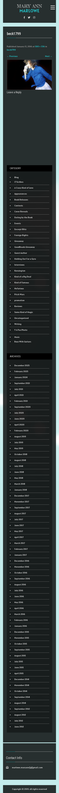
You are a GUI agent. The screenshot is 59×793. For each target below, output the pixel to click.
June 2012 (19, 726)
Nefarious (19, 288)
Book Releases (21, 199)
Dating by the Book (23, 217)
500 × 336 (40, 46)
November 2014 (21, 685)
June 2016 (19, 596)
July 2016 (18, 590)
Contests (18, 205)
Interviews (19, 264)
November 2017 (21, 501)
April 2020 (19, 424)
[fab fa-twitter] (29, 17)
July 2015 (18, 661)
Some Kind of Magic (23, 312)
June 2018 (19, 472)
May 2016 (18, 602)
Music (17, 337)
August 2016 (20, 584)
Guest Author (20, 253)
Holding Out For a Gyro (25, 259)
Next (48, 56)
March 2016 (19, 614)
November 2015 (21, 637)
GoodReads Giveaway (24, 247)
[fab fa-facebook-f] (24, 17)
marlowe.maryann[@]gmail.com (27, 767)
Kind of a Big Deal (22, 276)
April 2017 (18, 537)
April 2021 (19, 395)
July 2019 (18, 442)
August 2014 (20, 703)
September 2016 (22, 578)
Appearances (20, 193)
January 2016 (20, 626)
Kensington (19, 270)
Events (17, 223)
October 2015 (20, 643)
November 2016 (21, 566)
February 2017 (21, 549)
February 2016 (21, 620)
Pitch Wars (19, 294)
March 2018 (19, 484)
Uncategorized (21, 318)
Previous (12, 56)
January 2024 (21, 377)
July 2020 (19, 412)
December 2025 (21, 365)
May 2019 (18, 448)
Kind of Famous (21, 282)
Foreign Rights (21, 235)
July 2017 (18, 519)
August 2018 (20, 460)
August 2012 (20, 714)
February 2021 (21, 401)
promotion (19, 300)
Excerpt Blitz (20, 229)
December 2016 (21, 560)
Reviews (18, 306)
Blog (16, 177)
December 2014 (21, 679)
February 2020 (21, 430)
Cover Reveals (21, 211)
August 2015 (20, 655)
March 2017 (19, 543)
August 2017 (20, 513)
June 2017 (19, 525)
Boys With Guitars (22, 341)
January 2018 (20, 489)
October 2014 (20, 691)
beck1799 (11, 49)
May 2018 (18, 478)
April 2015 (18, 673)
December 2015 (21, 632)
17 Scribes (18, 182)
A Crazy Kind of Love (23, 187)
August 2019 (20, 436)
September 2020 (22, 407)
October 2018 (20, 454)
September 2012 (22, 709)
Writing (17, 324)
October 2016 (20, 572)
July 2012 (18, 720)
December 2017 (21, 495)
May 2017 (18, 531)
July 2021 (18, 389)
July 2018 (18, 466)
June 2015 (19, 667)
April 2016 (19, 608)
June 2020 (19, 418)
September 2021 (22, 383)
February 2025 (21, 371)
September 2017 (22, 507)
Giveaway (19, 241)
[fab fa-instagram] (34, 17)
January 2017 (20, 555)
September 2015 (22, 649)
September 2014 (22, 697)
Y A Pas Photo (20, 330)
